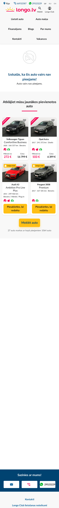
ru (50, 4)
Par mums (45, 29)
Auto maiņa (42, 19)
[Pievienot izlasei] (24, 120)
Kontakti (16, 39)
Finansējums (14, 29)
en (55, 4)
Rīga (8, 4)
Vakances (41, 39)
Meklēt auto (29, 222)
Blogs (31, 29)
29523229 (37, 4)
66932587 (21, 4)
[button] (40, 9)
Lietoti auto (17, 19)
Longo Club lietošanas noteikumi (29, 505)
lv (45, 4)
